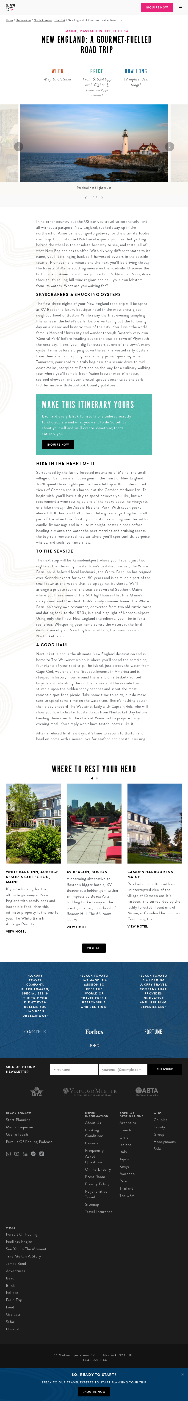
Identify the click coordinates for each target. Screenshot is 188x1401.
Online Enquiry (98, 1169)
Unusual (12, 1329)
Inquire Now (157, 7)
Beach (11, 1278)
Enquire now (94, 1392)
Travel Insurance (99, 1212)
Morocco (127, 1174)
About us (93, 1123)
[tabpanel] (30, 862)
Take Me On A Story (23, 1256)
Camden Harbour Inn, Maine (151, 874)
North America (43, 20)
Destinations (23, 20)
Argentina (127, 1123)
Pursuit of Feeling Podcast (29, 1142)
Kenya (124, 1166)
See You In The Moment (26, 1249)
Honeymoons (165, 1142)
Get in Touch (17, 1134)
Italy (123, 1152)
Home (9, 20)
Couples (160, 1120)
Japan (124, 1159)
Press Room (95, 1177)
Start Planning (18, 1120)
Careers (92, 1143)
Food (10, 1307)
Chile (124, 1137)
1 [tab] (91, 1045)
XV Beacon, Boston (87, 872)
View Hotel (16, 931)
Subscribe (165, 1069)
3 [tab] (98, 1045)
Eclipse (12, 1292)
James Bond (16, 1263)
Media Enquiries (20, 1127)
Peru (123, 1181)
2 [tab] (94, 1045)
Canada (125, 1130)
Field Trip (14, 1300)
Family (159, 1127)
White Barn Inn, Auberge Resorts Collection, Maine (32, 877)
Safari (11, 1322)
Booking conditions (94, 1133)
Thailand (126, 1188)
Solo (157, 1149)
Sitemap (92, 1204)
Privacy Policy (97, 1184)
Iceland (125, 1145)
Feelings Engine (19, 1241)
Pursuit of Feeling (22, 1234)
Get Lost (13, 1314)
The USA (59, 20)
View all (94, 948)
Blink (10, 1285)
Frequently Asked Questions (94, 1156)
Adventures (15, 1271)
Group (159, 1134)
